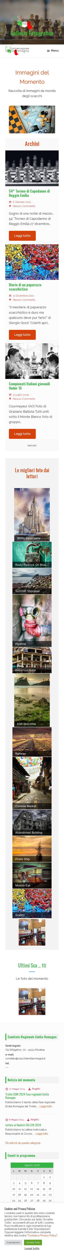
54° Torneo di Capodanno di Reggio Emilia (29, 193)
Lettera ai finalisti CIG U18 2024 (23, 1125)
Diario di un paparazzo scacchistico (25, 287)
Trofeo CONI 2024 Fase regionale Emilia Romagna (27, 1096)
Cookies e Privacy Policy (42, 1235)
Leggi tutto (22, 235)
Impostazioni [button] (13, 1242)
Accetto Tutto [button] (33, 1242)
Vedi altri (32, 445)
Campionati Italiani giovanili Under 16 (29, 386)
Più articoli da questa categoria (22, 1143)
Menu (55, 50)
